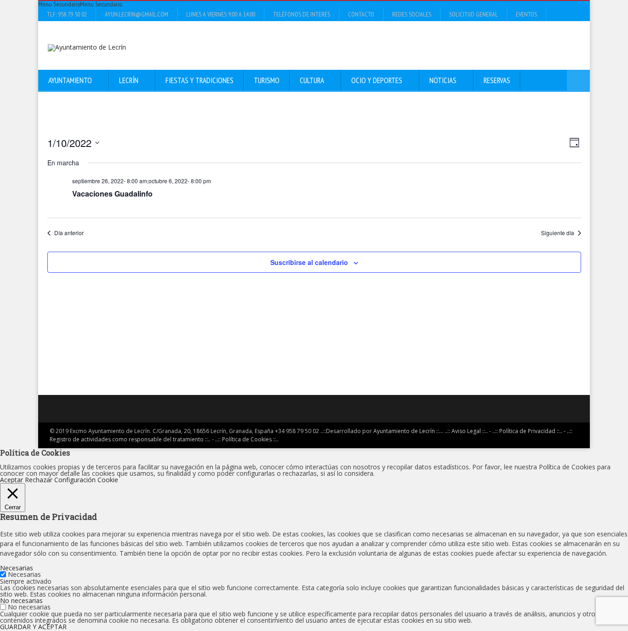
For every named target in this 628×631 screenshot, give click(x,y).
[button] (80, 4)
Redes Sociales (411, 14)
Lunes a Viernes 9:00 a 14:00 (220, 14)
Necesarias (24, 574)
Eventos (526, 14)
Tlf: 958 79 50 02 (67, 14)
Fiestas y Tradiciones (200, 80)
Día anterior (69, 233)
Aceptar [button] (11, 480)
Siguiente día (557, 233)
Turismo (267, 80)
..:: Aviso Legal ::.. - (468, 431)
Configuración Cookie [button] (86, 479)
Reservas (497, 80)
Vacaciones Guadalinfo (112, 193)
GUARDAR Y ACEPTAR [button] (33, 626)
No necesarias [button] (21, 600)
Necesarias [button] (16, 567)
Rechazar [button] (38, 479)
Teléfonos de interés (301, 14)
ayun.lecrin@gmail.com (136, 14)
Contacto (361, 14)
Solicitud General (473, 14)
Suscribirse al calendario (309, 262)
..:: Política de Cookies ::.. (247, 439)
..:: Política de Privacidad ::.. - (528, 431)
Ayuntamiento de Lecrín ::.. (407, 431)
